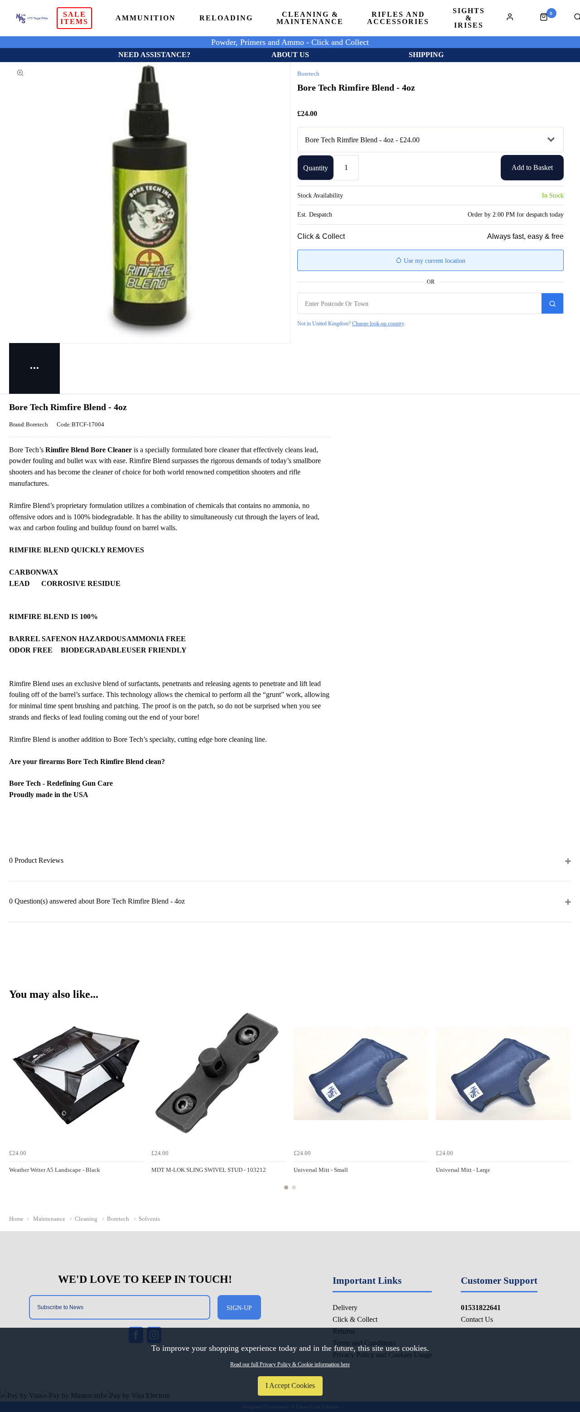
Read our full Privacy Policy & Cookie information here (290, 1364)
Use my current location (433, 260)
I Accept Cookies (290, 1385)
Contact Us (477, 1319)
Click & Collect (355, 1319)
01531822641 (481, 1307)
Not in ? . (351, 323)
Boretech (308, 73)
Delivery (345, 1307)
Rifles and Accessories (398, 18)
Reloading (226, 18)
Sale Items (74, 17)
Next (563, 1103)
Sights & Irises (469, 18)
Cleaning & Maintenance (309, 18)
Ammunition (146, 18)
